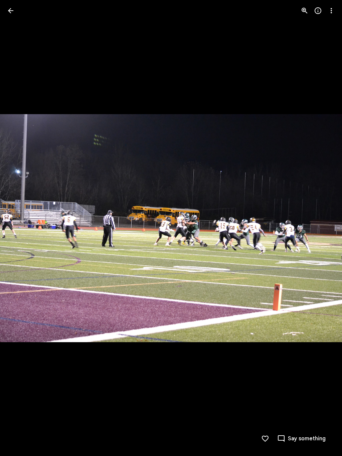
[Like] (265, 439)
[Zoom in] (304, 10)
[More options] (331, 10)
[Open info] (318, 10)
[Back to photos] (11, 11)
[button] (18, 228)
